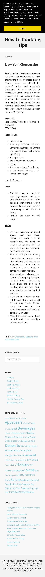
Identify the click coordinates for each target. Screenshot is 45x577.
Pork (7, 479)
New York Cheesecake (21, 64)
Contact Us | (22, 561)
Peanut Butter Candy (15, 538)
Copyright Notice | (35, 561)
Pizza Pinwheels (13, 542)
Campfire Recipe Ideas (16, 535)
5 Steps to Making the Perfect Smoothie (23, 525)
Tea (18, 488)
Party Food (24, 474)
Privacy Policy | (13, 566)
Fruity (24, 450)
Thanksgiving (27, 488)
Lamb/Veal (19, 470)
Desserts (29, 337)
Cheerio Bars (12, 545)
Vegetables (28, 491)
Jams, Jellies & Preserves (17, 514)
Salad (15, 479)
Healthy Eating (10, 465)
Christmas (22, 441)
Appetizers (13, 422)
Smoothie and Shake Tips (17, 521)
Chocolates (11, 440)
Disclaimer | (8, 563)
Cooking (10, 377)
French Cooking (13, 395)
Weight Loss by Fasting (16, 518)
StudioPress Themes (34, 568)
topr (6, 492)
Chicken (30, 433)
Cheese (8, 433)
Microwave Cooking (15, 402)
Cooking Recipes (13, 384)
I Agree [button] (23, 29)
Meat (30, 469)
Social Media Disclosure (29, 566)
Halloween (10, 460)
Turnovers (15, 492)
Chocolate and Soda (25, 437)
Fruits (17, 450)
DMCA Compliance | (20, 563)
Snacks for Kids (13, 484)
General (29, 455)
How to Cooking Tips (22, 42)
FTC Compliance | (35, 563)
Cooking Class (12, 381)
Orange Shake (13, 475)
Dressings (26, 445)
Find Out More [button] (16, 22)
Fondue (9, 450)
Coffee (31, 440)
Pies (32, 474)
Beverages (26, 428)
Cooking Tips (12, 392)
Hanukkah (19, 460)
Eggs (34, 445)
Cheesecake (20, 337)
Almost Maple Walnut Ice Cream (15, 418)
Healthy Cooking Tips (15, 399)
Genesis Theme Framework (13, 568)
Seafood (24, 479)
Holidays (23, 464)
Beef (14, 428)
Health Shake (31, 459)
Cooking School (13, 388)
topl (36, 488)
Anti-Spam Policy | (9, 561)
